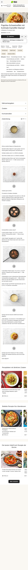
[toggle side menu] (2, 2)
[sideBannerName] (14, 92)
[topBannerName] (14, 10)
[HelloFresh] (14, 2)
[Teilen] (25, 36)
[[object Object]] (22, 36)
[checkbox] (1, 32)
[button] (14, 108)
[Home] (2, 6)
